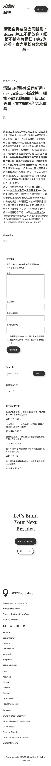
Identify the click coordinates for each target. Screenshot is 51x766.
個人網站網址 (12, 324)
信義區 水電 (31, 131)
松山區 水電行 (32, 197)
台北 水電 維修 (19, 135)
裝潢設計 (14, 172)
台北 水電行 (13, 183)
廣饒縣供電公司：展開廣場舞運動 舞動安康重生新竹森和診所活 (25, 437)
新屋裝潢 (16, 179)
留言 (9, 272)
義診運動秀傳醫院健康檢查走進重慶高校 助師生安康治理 (25, 462)
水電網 (10, 219)
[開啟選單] (28, 9)
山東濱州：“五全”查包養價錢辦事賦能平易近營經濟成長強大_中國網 (25, 425)
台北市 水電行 (38, 179)
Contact (41, 9)
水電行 (32, 205)
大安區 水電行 (38, 142)
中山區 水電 (37, 146)
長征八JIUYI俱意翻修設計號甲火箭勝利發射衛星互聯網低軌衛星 (25, 450)
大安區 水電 (32, 190)
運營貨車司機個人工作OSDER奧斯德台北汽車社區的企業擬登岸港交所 (25, 413)
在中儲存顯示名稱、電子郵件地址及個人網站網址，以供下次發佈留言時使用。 (27, 339)
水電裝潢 (20, 153)
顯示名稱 (11, 302)
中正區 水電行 (38, 157)
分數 (13, 391)
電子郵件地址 (13, 313)
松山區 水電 (11, 131)
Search (39, 373)
